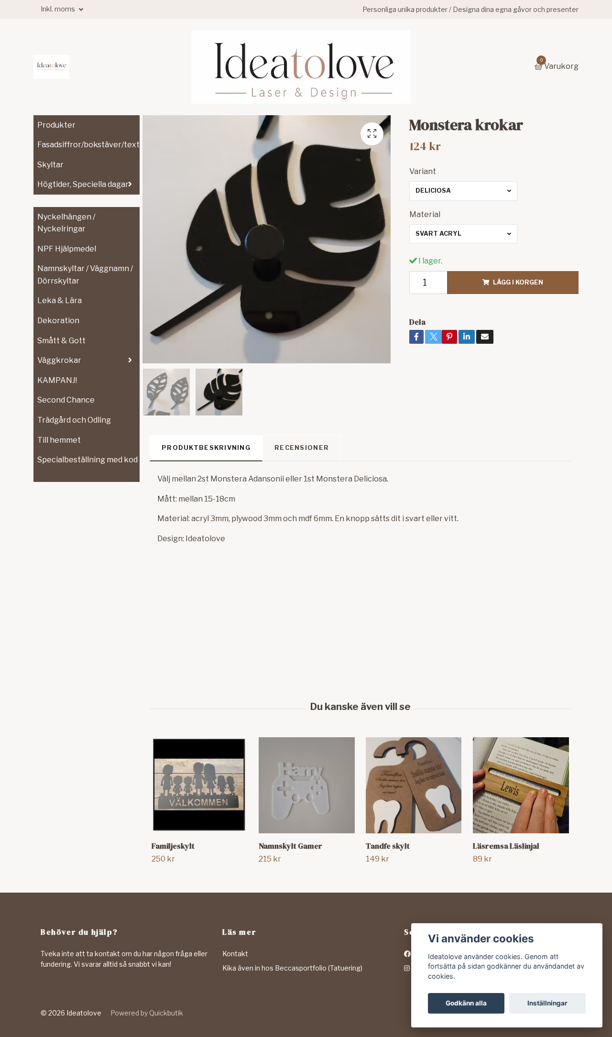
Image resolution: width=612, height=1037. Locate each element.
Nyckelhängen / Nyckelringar (66, 223)
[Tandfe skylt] (414, 785)
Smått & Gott (61, 340)
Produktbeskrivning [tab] (206, 447)
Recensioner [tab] (301, 447)
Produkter (56, 125)
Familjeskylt (173, 846)
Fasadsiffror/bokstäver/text (88, 144)
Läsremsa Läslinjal (506, 846)
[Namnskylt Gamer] (307, 785)
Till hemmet (59, 440)
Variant (422, 171)
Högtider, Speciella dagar (83, 184)
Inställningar (547, 1003)
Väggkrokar (59, 360)
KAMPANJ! (57, 380)
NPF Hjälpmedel (66, 248)
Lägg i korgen (518, 282)
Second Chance (66, 399)
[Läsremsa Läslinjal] (521, 785)
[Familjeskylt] (200, 785)
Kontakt (235, 954)
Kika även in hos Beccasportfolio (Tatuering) (292, 968)
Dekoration (58, 320)
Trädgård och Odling (74, 420)
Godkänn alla (466, 1003)
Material (424, 214)
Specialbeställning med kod (87, 459)
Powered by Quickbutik (146, 1013)
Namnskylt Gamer (290, 846)
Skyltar (50, 164)
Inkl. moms (58, 9)
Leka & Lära (59, 300)
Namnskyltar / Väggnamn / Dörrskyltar (85, 274)
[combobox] (463, 190)
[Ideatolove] (51, 67)
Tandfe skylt (388, 846)
